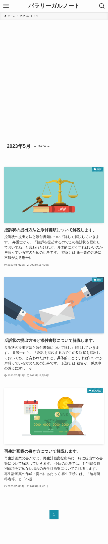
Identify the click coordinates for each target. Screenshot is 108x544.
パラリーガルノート (54, 6)
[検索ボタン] (102, 6)
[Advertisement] (54, 77)
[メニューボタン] (6, 6)
